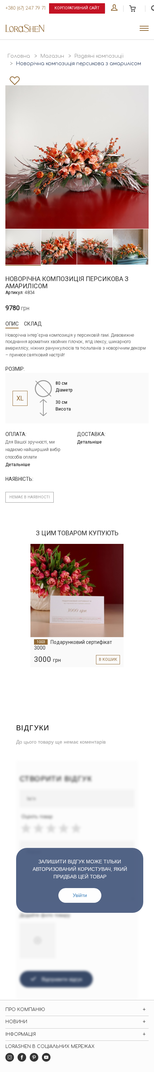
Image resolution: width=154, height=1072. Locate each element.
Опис (12, 324)
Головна (18, 56)
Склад (33, 324)
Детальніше (17, 464)
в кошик (108, 659)
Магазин (52, 56)
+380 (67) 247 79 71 (25, 8)
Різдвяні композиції (99, 56)
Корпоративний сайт (77, 8)
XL (20, 398)
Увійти (80, 895)
